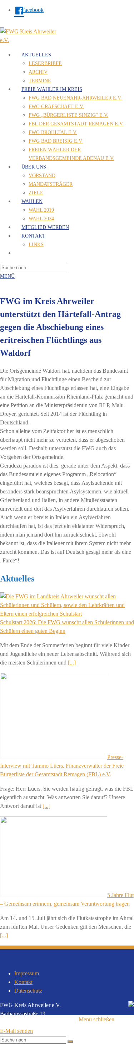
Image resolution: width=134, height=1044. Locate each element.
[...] (72, 662)
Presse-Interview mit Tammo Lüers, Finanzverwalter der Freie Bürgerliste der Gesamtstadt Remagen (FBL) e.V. (62, 765)
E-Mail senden (16, 1031)
